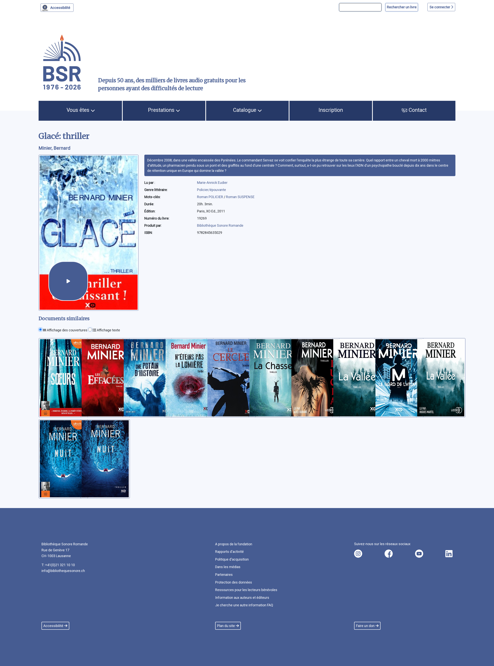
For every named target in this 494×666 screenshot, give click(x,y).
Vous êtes (79, 110)
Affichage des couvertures (66, 330)
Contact (417, 110)
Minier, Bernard (54, 148)
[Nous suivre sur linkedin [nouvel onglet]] (449, 554)
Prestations (162, 110)
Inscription (331, 110)
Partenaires (224, 575)
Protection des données (233, 582)
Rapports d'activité (229, 552)
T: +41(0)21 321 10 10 (58, 565)
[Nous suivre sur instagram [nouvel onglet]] (358, 554)
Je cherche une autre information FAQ (244, 605)
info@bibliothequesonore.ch (63, 571)
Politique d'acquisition (232, 559)
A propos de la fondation (233, 544)
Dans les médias (227, 567)
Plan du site (226, 626)
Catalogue (245, 110)
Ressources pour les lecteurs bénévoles (246, 590)
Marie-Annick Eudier (212, 183)
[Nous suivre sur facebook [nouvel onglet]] (389, 554)
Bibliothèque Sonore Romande (220, 225)
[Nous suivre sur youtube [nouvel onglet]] (419, 554)
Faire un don (365, 626)
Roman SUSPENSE (240, 197)
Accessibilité (60, 8)
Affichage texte (108, 330)
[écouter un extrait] (68, 281)
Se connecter (440, 7)
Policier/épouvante (211, 190)
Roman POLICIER (210, 197)
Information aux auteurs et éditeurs (242, 598)
